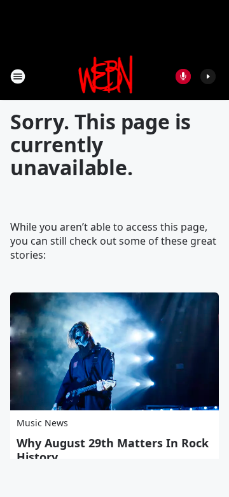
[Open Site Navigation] (17, 76)
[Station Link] (106, 76)
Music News (42, 423)
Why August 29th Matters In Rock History (113, 450)
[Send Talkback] (183, 76)
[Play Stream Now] (208, 76)
